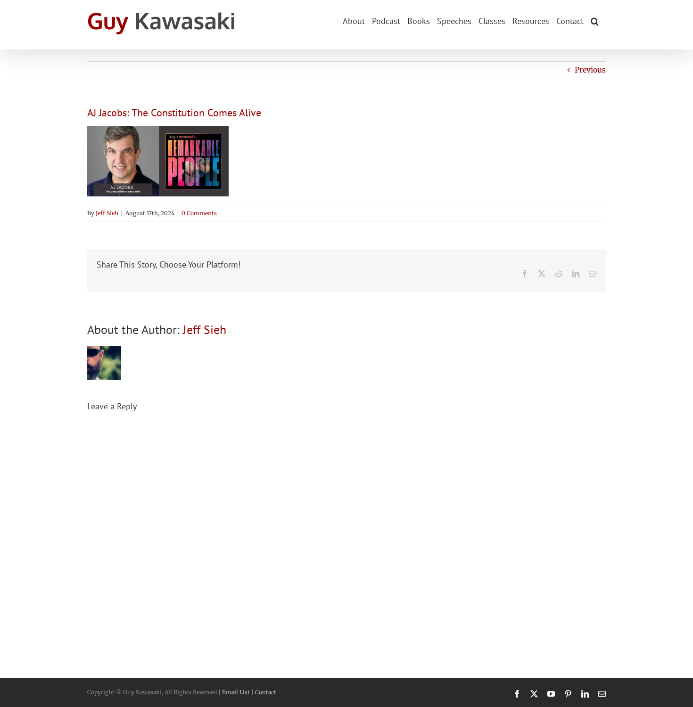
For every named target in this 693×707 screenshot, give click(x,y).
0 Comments (199, 213)
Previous (590, 69)
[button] (595, 20)
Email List (236, 692)
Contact (265, 692)
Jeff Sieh (107, 213)
